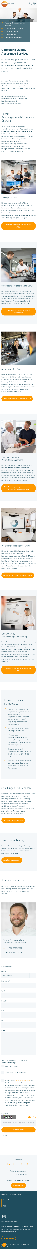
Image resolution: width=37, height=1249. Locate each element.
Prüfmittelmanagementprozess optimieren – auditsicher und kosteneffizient (18, 488)
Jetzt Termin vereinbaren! (11, 860)
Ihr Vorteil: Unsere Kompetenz (14, 28)
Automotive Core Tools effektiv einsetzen (17, 398)
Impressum (6, 1203)
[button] (30, 1117)
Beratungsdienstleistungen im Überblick (15, 24)
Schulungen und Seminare (13, 38)
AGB (4, 1206)
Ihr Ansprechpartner (11, 31)
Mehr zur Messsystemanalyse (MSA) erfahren (18, 226)
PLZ (2, 1021)
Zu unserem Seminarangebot (13, 820)
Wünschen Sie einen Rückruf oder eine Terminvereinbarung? (14, 1061)
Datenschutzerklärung (23, 1080)
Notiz (3, 1031)
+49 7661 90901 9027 (14, 948)
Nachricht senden (18, 1130)
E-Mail (4, 1001)
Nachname (5, 981)
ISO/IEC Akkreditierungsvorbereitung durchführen (18, 670)
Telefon (3, 991)
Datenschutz (7, 1200)
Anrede (4, 971)
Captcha (4, 1114)
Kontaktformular (10, 35)
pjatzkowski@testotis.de (15, 952)
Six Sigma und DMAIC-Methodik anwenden (17, 575)
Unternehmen (5, 1011)
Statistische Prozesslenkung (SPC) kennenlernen (18, 311)
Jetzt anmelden (8, 1238)
